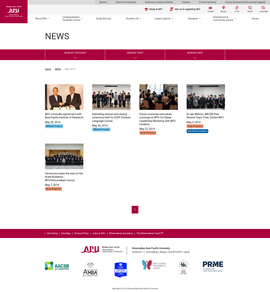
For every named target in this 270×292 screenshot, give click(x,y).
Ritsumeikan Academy (121, 233)
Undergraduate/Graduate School (71, 18)
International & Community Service (223, 18)
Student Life (132, 18)
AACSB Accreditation (197, 131)
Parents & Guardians (126, 2)
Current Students (207, 2)
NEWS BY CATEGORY (75, 52)
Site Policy (52, 233)
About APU (41, 18)
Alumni (103, 2)
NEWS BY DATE (195, 52)
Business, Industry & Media (159, 2)
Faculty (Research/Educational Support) (245, 2)
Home (48, 69)
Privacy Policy (81, 233)
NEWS (58, 69)
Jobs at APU (98, 233)
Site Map (66, 233)
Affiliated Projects (54, 126)
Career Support (162, 18)
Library (255, 18)
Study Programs (147, 133)
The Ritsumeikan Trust (148, 233)
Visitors (186, 2)
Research (193, 18)
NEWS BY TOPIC (135, 52)
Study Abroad (103, 18)
